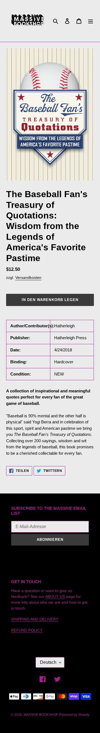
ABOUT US (55, 596)
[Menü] (90, 21)
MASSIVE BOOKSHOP (41, 715)
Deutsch (48, 662)
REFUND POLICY (26, 630)
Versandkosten (28, 277)
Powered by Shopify (74, 715)
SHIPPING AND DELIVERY (34, 619)
